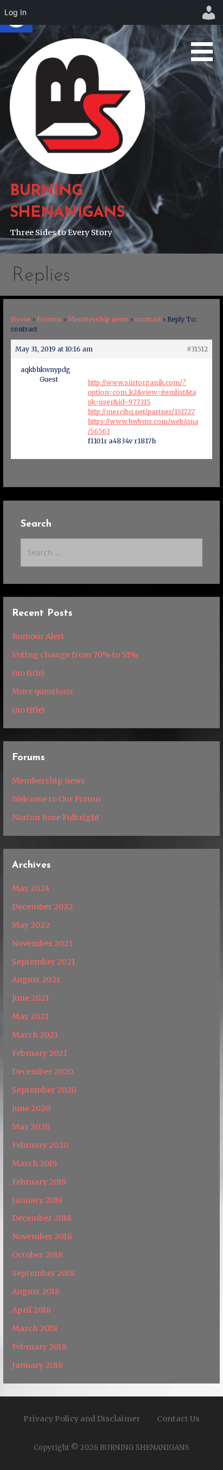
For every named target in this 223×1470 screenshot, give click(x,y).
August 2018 (36, 1291)
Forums (49, 319)
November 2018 (42, 1236)
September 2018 (43, 1273)
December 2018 (41, 1218)
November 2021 (42, 943)
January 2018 (37, 1365)
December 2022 (42, 907)
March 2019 (34, 1163)
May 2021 (30, 1016)
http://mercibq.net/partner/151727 (141, 412)
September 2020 (44, 1090)
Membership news (98, 319)
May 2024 (31, 888)
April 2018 (31, 1310)
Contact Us (178, 1419)
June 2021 (30, 998)
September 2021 (43, 962)
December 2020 (42, 1071)
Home (21, 319)
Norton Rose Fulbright (56, 817)
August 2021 (36, 980)
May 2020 (31, 1127)
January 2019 (37, 1200)
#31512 (197, 349)
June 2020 (31, 1108)
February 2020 (40, 1145)
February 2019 (39, 1182)
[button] (205, 32)
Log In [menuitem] (15, 12)
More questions (42, 691)
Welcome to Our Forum (56, 799)
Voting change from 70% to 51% (74, 655)
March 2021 (35, 1035)
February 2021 (39, 1053)
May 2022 (31, 925)
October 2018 (37, 1255)
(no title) (28, 673)
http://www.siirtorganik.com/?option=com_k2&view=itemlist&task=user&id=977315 (142, 392)
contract (148, 319)
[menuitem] (209, 12)
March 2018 (34, 1328)
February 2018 (39, 1347)
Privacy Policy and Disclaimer (81, 1419)
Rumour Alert (38, 636)
